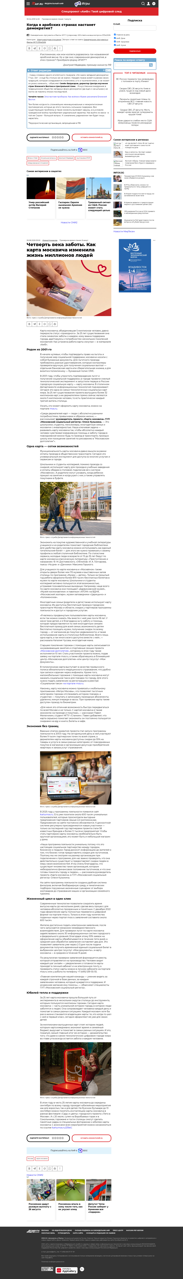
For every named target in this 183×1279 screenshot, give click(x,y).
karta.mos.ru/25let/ (62, 1127)
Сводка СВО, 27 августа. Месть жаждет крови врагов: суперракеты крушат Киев (135, 112)
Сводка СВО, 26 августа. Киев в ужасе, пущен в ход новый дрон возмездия (135, 90)
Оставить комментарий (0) (92, 137)
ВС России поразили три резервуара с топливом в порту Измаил (135, 80)
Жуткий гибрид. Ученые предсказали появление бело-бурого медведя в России (140, 163)
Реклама (45, 1230)
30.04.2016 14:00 (33, 19)
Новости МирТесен (124, 231)
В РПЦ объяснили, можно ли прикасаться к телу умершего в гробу (137, 187)
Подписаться (134, 51)
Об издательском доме (62, 1230)
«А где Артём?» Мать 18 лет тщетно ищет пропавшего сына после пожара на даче (139, 145)
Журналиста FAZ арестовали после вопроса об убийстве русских (139, 221)
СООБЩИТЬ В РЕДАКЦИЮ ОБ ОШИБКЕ (100, 1233)
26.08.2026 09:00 (33, 240)
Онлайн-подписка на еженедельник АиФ (92, 1230)
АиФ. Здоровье (122, 42)
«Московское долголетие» (54, 651)
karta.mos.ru (46, 814)
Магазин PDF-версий (134, 1230)
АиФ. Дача (120, 38)
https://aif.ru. (49, 1258)
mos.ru (53, 408)
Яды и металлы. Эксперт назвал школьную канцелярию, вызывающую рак (138, 154)
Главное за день (123, 35)
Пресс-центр (118, 1230)
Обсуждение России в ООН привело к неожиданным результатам (139, 212)
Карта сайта (78, 1233)
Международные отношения (49, 40)
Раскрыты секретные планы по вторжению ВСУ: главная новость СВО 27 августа (135, 101)
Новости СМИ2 (69, 222)
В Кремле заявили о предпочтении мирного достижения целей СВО (138, 203)
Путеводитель (64, 1233)
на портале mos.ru (73, 683)
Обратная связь (48, 1233)
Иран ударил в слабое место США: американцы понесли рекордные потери (135, 123)
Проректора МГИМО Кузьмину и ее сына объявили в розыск (139, 177)
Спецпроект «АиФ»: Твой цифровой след (91, 11)
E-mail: (116, 24)
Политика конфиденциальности (52, 1262)
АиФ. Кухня (121, 45)
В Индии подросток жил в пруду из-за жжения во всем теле (139, 195)
